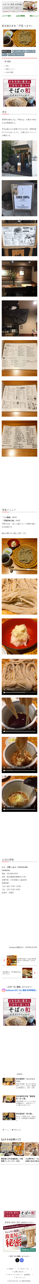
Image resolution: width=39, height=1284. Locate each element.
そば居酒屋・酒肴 (20, 51)
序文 (7, 66)
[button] (35, 1153)
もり (5, 54)
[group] (12, 1153)
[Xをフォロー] (17, 1260)
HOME (11, 1269)
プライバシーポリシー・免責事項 (18, 1275)
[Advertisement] (19, 484)
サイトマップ (20, 1277)
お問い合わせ (18, 1272)
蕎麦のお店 (7, 51)
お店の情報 (9, 72)
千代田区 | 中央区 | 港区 (17, 54)
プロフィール (24, 1269)
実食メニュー (10, 69)
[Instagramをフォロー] (22, 1260)
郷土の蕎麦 (31, 51)
